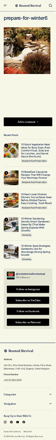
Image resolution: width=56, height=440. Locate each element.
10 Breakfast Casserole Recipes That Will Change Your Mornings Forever (35, 174)
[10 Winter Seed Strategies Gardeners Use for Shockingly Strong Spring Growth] (11, 251)
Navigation (10, 403)
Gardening (26, 235)
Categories (10, 394)
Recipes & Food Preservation (34, 161)
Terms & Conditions (12, 431)
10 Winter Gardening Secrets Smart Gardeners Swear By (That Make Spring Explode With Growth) (35, 224)
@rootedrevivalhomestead (30, 273)
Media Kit (27, 431)
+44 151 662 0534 (13, 379)
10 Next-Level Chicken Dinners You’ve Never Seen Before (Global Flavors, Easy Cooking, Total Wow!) (36, 199)
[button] (5, 5)
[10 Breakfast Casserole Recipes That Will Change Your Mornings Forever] (11, 177)
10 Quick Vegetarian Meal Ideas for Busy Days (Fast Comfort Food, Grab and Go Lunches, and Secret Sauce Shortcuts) (35, 150)
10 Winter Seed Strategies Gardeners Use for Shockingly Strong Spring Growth (35, 250)
